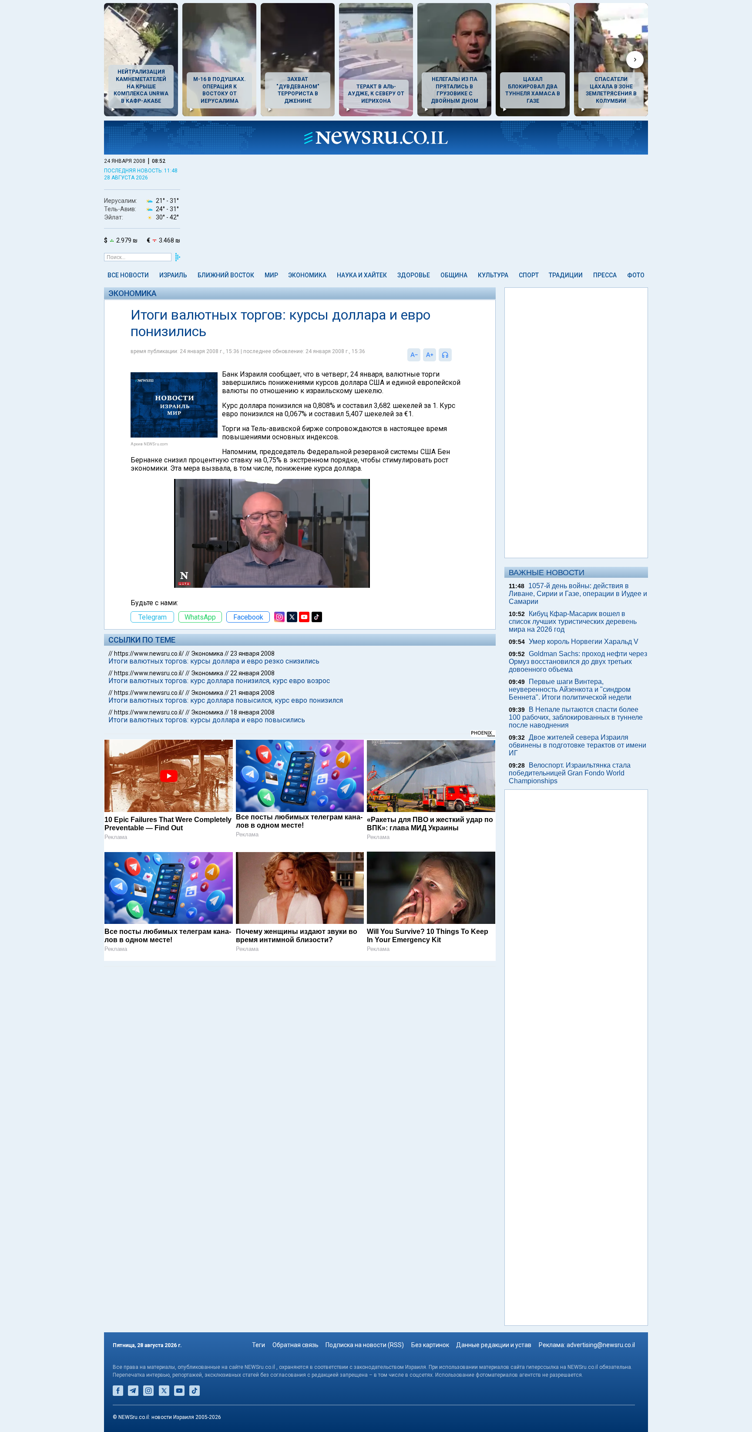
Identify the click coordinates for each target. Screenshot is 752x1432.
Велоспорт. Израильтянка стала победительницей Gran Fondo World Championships (570, 773)
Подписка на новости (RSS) (365, 1344)
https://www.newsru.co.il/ (149, 653)
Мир (271, 275)
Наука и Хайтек (362, 275)
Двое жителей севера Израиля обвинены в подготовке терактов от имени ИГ (577, 745)
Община (453, 275)
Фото (636, 275)
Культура (493, 275)
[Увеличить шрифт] (429, 354)
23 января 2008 (252, 653)
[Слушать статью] (454, 354)
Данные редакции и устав (493, 1344)
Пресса (605, 275)
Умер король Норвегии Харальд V (583, 641)
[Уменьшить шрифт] (413, 354)
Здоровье (413, 275)
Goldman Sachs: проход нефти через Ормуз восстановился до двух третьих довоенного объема (578, 661)
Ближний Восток (226, 275)
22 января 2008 (252, 673)
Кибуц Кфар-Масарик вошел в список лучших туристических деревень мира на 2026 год (573, 621)
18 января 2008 (252, 712)
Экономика (307, 275)
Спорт (529, 275)
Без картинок (430, 1344)
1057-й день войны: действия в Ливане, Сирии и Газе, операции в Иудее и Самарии (578, 593)
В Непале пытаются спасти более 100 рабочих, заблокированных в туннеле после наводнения (576, 717)
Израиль (173, 275)
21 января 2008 (252, 692)
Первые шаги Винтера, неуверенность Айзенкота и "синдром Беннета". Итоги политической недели (570, 689)
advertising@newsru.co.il (601, 1344)
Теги (258, 1344)
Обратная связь (295, 1344)
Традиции (566, 275)
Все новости (128, 275)
